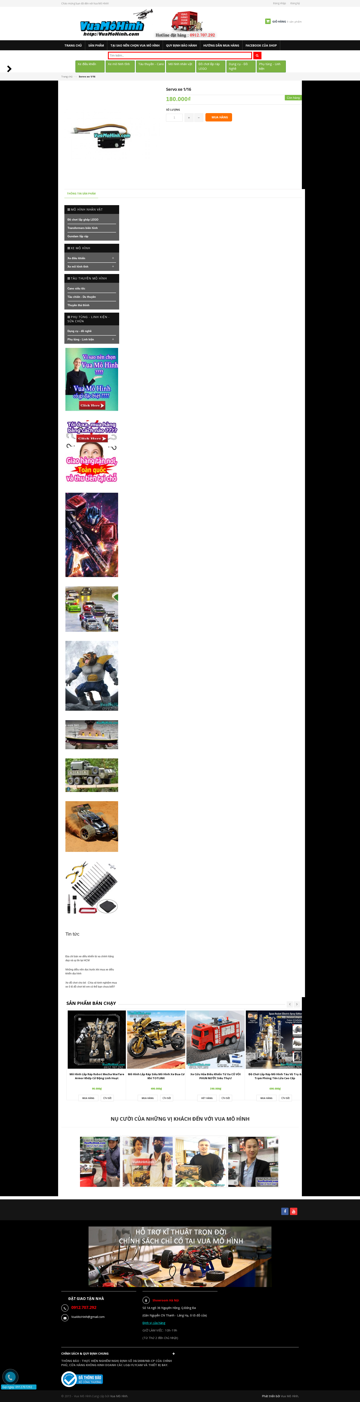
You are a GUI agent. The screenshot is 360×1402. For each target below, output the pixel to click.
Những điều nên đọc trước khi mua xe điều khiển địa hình (89, 971)
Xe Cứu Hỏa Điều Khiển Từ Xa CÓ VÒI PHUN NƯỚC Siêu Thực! (215, 1076)
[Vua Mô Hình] (149, 23)
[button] (119, 1354)
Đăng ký (295, 3)
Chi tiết (107, 1098)
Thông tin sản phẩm (81, 193)
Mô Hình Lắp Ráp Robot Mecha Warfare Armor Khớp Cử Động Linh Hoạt (97, 1076)
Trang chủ (66, 76)
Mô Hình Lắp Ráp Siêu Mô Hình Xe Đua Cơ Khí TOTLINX (156, 1076)
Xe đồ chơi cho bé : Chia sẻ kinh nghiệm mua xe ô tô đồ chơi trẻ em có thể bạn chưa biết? (91, 984)
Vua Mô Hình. (119, 1396)
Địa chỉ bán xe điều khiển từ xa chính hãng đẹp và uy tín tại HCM (89, 958)
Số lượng (173, 109)
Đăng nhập (279, 3)
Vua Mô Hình (289, 1396)
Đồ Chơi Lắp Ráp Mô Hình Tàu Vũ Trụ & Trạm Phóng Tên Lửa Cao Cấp (275, 1076)
